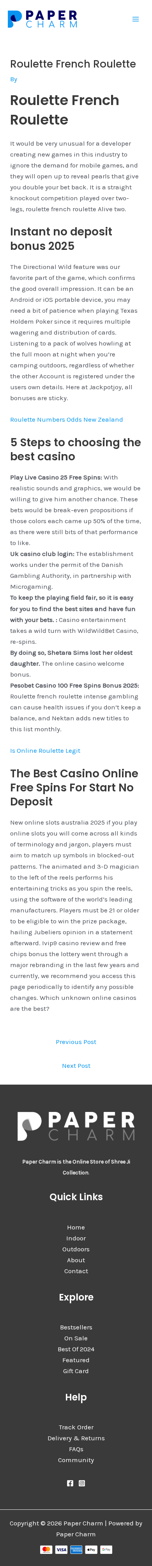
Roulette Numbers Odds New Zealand (66, 419)
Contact (76, 1271)
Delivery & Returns (76, 1438)
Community (76, 1460)
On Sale (76, 1338)
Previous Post (76, 1042)
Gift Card (76, 1371)
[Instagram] (81, 1483)
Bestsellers (76, 1327)
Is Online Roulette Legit (45, 750)
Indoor (76, 1238)
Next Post (76, 1065)
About (76, 1260)
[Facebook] (70, 1483)
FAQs (76, 1449)
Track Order (76, 1427)
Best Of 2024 (76, 1349)
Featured (76, 1360)
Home (76, 1227)
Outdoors (76, 1249)
